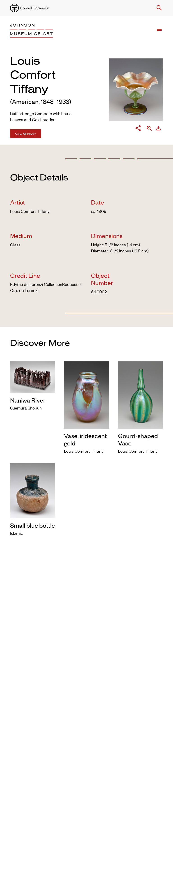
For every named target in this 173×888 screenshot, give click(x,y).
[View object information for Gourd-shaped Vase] (140, 394)
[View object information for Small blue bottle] (32, 489)
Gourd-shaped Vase (138, 439)
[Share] (138, 129)
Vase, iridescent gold (85, 439)
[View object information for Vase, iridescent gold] (86, 394)
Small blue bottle (32, 525)
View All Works (25, 133)
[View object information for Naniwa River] (32, 376)
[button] (158, 7)
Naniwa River (28, 400)
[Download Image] (158, 129)
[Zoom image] (149, 128)
